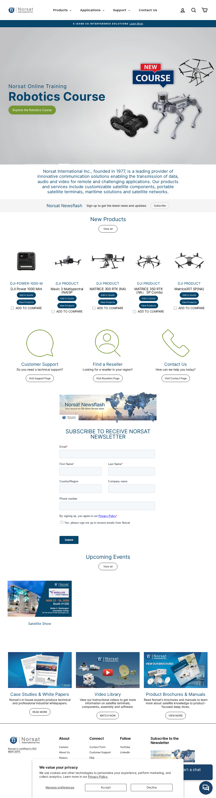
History (63, 757)
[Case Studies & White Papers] (40, 670)
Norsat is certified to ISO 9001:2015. (22, 750)
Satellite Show (39, 623)
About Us (64, 752)
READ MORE (39, 712)
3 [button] (108, 164)
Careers (63, 747)
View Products (26, 302)
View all (108, 228)
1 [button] (40, 164)
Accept (106, 787)
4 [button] (142, 164)
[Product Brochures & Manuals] (176, 670)
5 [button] (175, 164)
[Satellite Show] (40, 599)
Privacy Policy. (98, 776)
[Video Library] (108, 670)
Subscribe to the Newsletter (165, 740)
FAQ (91, 757)
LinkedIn (125, 752)
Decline (152, 787)
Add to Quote (26, 295)
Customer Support (100, 752)
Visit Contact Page (176, 378)
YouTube (125, 747)
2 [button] (74, 164)
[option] (108, 23)
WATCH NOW (108, 715)
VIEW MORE (176, 715)
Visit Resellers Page (107, 378)
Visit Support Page (40, 378)
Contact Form (97, 747)
